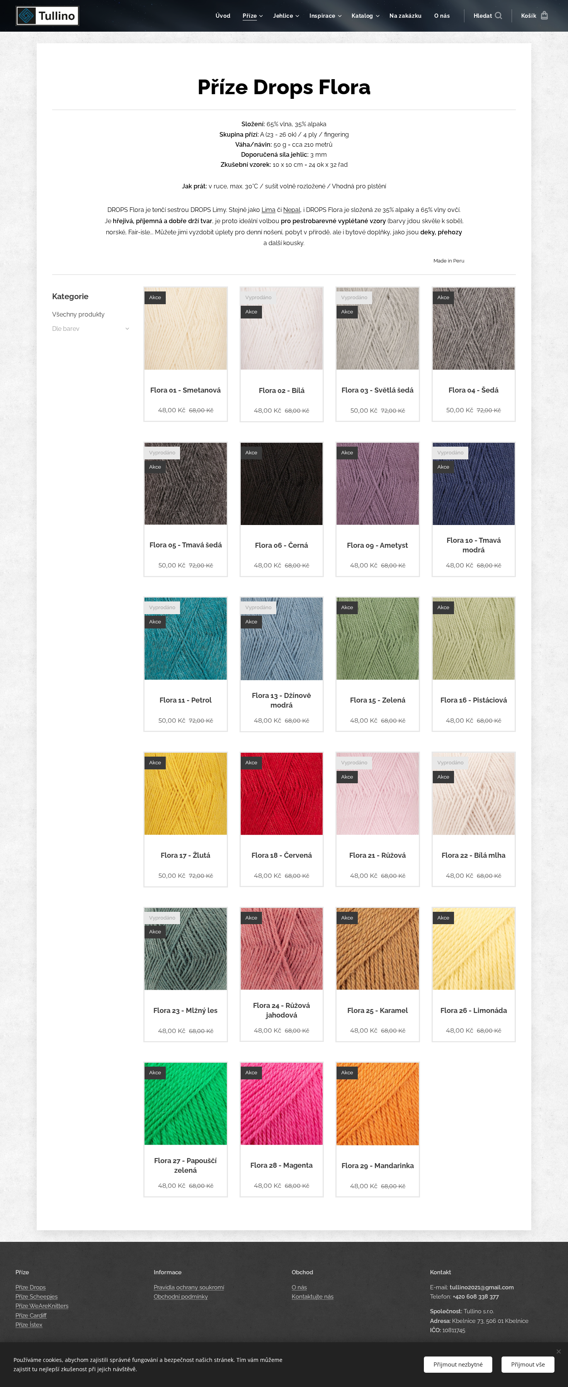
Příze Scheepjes (36, 1296)
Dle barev (66, 328)
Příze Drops (30, 1287)
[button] (488, 15)
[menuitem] (225, 15)
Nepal (291, 209)
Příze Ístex (29, 1324)
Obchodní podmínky (181, 1296)
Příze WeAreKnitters (41, 1305)
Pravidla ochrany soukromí (189, 1287)
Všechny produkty (78, 314)
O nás (299, 1287)
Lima (268, 209)
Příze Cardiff (31, 1315)
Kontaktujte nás (312, 1296)
